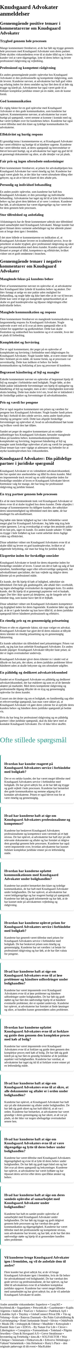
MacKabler (44, 1346)
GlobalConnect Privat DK (45, 1314)
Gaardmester (56, 1307)
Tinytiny (23, 1314)
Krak (15, 1317)
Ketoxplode (62, 1323)
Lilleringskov (7, 1330)
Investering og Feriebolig (14, 1336)
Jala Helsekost (34, 1343)
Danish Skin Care (10, 1327)
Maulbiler (47, 1323)
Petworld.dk (40, 1307)
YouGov (28, 1310)
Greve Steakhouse (51, 1333)
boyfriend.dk (7, 1307)
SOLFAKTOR (50, 1336)
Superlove (41, 1304)
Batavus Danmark (30, 1317)
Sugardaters (23, 1307)
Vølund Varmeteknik (12, 1343)
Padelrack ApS (57, 1310)
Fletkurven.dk (34, 1339)
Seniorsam (18, 1339)
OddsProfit (67, 1320)
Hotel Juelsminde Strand (34, 1320)
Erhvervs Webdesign (56, 1339)
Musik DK (8, 1323)
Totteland (55, 1330)
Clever (62, 1327)
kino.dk (35, 1336)
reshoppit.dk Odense (28, 1323)
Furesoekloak (40, 1330)
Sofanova (41, 1310)
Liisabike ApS (8, 1314)
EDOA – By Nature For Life (39, 1327)
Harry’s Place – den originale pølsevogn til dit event (33, 1345)
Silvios (54, 1320)
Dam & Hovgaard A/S (26, 1333)
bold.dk (17, 1310)
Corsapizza (24, 1330)
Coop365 (55, 1304)
